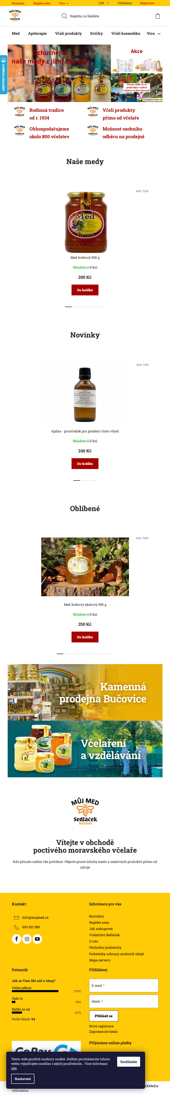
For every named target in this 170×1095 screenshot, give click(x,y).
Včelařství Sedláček (104, 935)
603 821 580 (31, 927)
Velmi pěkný (21, 988)
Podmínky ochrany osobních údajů (116, 954)
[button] (20, 73)
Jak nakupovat (101, 928)
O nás (93, 941)
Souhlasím (128, 1061)
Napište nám (42, 3)
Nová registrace (101, 1026)
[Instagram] (27, 939)
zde (14, 1068)
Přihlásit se (104, 1016)
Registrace (147, 3)
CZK (102, 3)
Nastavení (23, 1078)
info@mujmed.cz (35, 917)
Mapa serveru (99, 960)
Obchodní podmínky (105, 947)
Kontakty (18, 3)
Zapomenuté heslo (103, 1031)
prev (15, 245)
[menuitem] (16, 33)
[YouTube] (37, 939)
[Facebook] (16, 939)
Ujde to (17, 998)
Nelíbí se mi (21, 1009)
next (155, 245)
